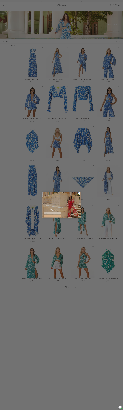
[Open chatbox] (120, 407)
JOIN (52, 216)
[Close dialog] (79, 193)
